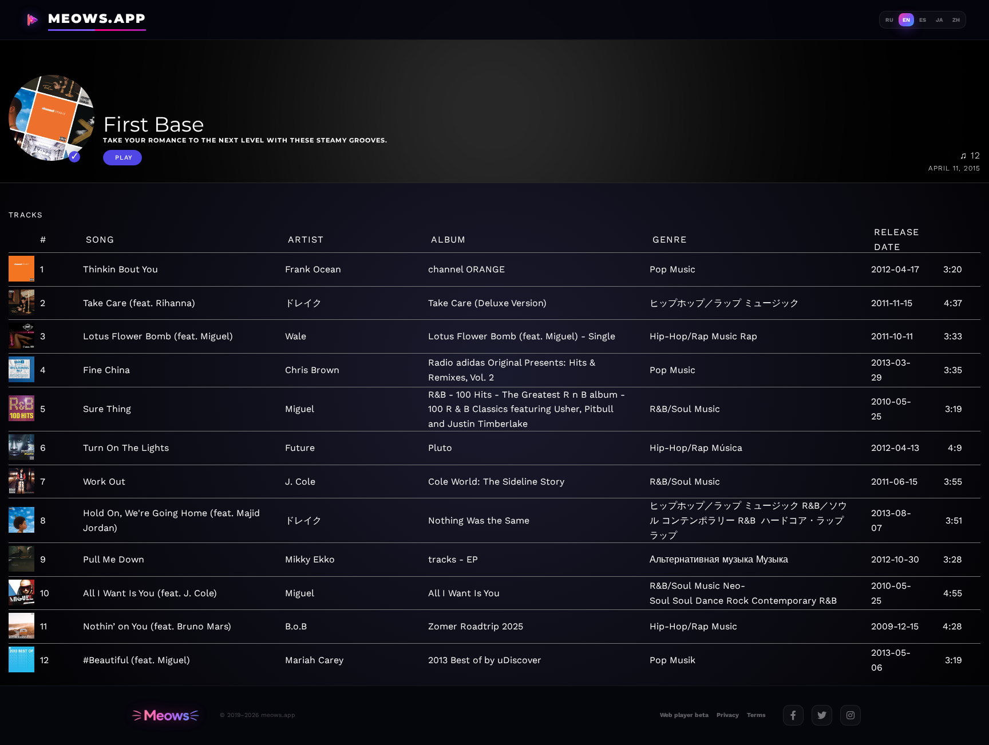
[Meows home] (165, 715)
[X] (822, 715)
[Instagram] (850, 715)
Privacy (728, 715)
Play (124, 157)
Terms (756, 715)
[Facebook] (793, 715)
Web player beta (684, 715)
